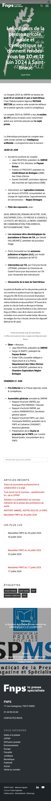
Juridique (8, 756)
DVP (33, 591)
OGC (25, 595)
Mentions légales (21, 787)
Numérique (9, 759)
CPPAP (7, 738)
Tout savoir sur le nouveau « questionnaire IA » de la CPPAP (24, 494)
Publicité (8, 762)
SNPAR (25, 20)
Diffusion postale (12, 742)
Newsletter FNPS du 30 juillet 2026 (20, 515)
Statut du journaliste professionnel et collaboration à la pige (21, 486)
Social (7, 766)
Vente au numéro (12, 769)
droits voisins (10, 591)
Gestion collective (12, 595)
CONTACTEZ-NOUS (13, 718)
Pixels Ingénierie (16, 790)
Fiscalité (8, 752)
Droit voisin (24, 591)
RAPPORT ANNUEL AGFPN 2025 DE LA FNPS (25, 510)
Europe (7, 749)
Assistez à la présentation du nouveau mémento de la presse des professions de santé (24, 502)
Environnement (11, 745)
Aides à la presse (12, 735)
